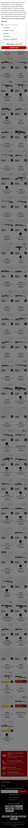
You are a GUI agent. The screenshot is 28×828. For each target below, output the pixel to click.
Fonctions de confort (8, 30)
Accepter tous (13, 48)
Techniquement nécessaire (10, 25)
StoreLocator (6, 36)
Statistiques (6, 28)
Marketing (6, 33)
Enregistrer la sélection (14, 44)
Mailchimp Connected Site (10, 39)
